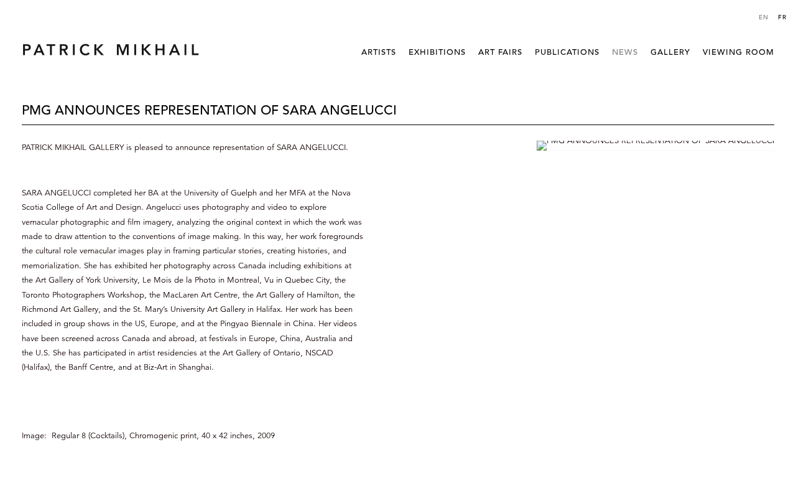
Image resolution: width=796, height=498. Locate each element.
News (625, 52)
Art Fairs (500, 52)
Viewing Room (738, 52)
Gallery (670, 52)
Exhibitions (437, 52)
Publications (567, 52)
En (764, 17)
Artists (378, 52)
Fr (782, 17)
